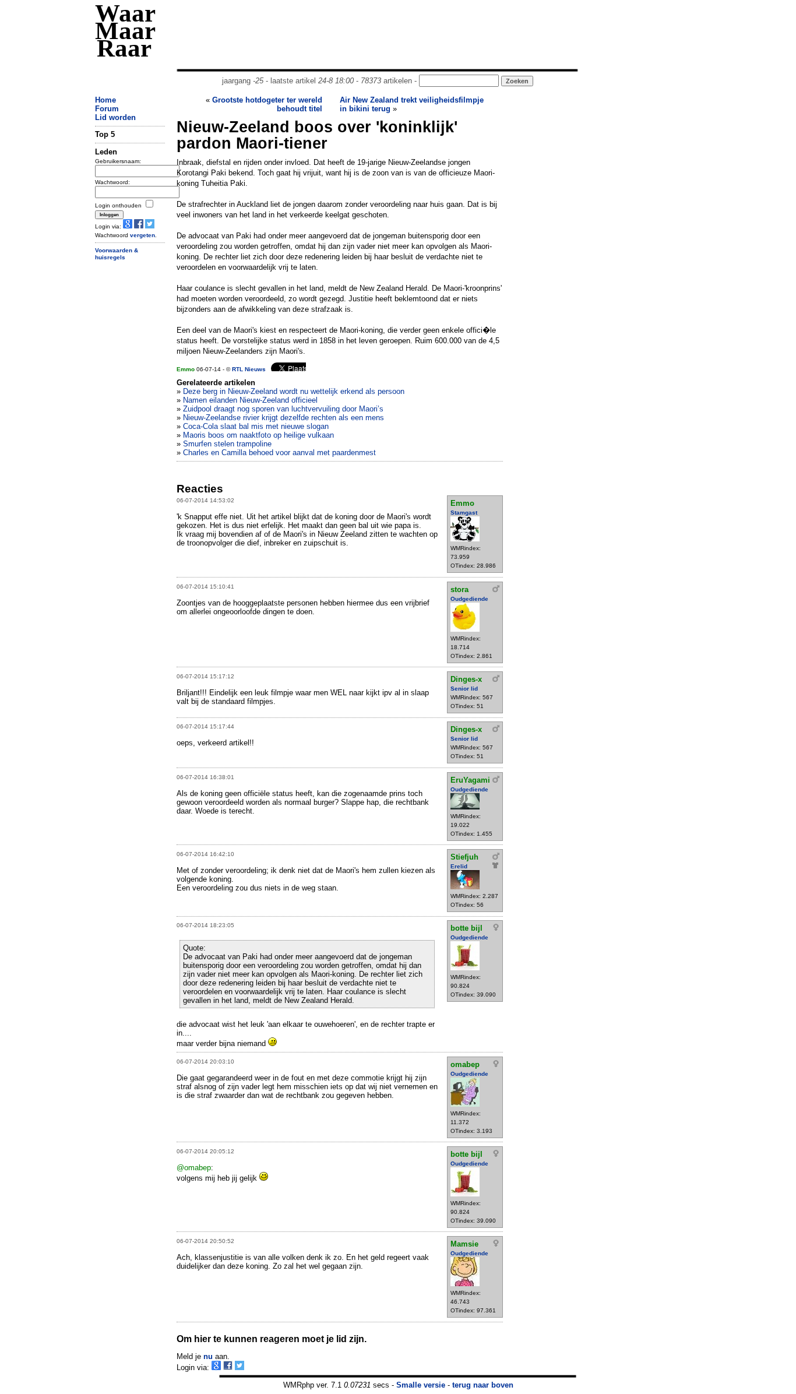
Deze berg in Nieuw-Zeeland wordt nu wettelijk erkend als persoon (293, 391)
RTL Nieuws (249, 369)
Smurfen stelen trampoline (227, 443)
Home (105, 100)
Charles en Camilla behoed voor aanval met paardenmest (279, 452)
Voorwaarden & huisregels (116, 254)
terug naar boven (482, 1385)
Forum (107, 108)
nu (208, 1356)
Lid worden (115, 117)
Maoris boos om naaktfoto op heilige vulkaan (258, 435)
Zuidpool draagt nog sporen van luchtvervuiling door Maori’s (283, 408)
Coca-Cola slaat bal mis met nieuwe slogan (256, 426)
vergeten (142, 235)
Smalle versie (420, 1385)
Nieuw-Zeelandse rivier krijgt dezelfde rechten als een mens (283, 417)
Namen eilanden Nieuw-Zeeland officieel (250, 400)
